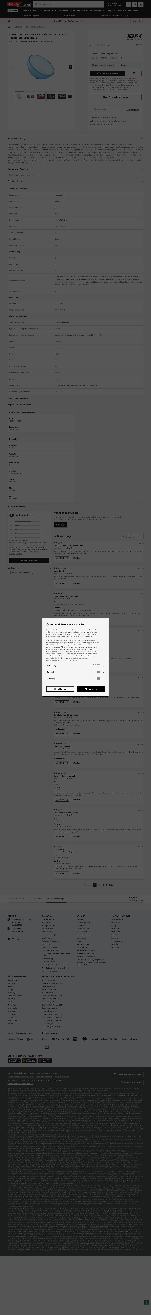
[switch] (97, 672)
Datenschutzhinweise (52, 660)
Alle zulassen (91, 689)
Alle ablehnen (60, 689)
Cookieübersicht (74, 660)
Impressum (64, 660)
